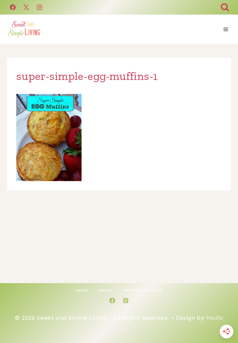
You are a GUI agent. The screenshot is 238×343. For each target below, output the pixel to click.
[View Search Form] (225, 7)
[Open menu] (225, 29)
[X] (26, 7)
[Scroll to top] (223, 320)
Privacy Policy (143, 290)
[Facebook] (13, 7)
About (106, 290)
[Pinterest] (125, 300)
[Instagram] (39, 7)
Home (82, 290)
